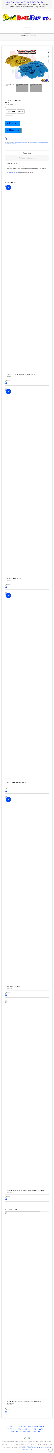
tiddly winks (9, 143)
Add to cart (12, 123)
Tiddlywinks (14, 143)
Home (12, 1426)
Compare (8, 136)
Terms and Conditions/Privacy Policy (27, 1431)
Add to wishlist (13, 130)
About (44, 1428)
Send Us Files (38, 1429)
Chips (12, 142)
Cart (25, 1428)
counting (25, 142)
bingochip (35, 142)
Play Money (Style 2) (14, 578)
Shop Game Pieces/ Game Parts (30, 1426)
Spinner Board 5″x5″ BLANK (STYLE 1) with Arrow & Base (26, 1190)
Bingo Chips (32, 142)
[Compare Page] (6, 138)
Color (6, 107)
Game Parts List (14, 1428)
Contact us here (20, 7)
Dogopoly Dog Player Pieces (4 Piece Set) (21, 374)
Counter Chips (21, 142)
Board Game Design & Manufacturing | (36, 1447)
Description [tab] (27, 153)
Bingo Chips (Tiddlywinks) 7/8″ (17, 782)
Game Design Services (20, 1429)
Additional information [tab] (27, 158)
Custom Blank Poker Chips (13, 172)
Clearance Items (16, 142)
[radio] (11, 111)
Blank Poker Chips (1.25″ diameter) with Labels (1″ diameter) (24, 1402)
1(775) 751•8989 (27, 1449)
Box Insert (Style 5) (13, 986)
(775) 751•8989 (39, 7)
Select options (27, 368)
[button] (27, 30)
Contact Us (34, 1428)
